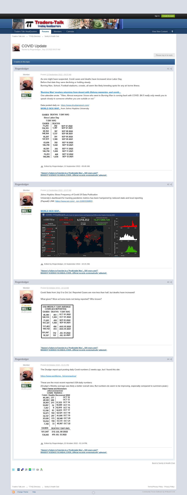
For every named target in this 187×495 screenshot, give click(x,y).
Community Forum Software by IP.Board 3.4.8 (158, 492)
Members (58, 31)
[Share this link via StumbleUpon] (30, 469)
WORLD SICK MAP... (50, 108)
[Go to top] (93, 492)
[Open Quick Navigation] (172, 32)
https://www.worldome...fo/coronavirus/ (58, 376)
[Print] (37, 469)
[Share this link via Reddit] (26, 469)
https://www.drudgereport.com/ (75, 105)
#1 (168, 69)
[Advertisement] (53, 6)
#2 (168, 184)
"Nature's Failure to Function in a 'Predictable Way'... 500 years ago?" (69, 173)
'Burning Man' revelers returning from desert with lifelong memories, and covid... (81, 92)
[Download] (41, 469)
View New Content (160, 31)
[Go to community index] (67, 24)
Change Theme (22, 492)
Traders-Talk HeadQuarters (25, 31)
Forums (45, 31)
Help (34, 492)
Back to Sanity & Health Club (163, 463)
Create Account (168, 16)
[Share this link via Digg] (18, 469)
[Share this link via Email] (34, 469)
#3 (168, 282)
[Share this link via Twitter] (13, 469)
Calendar (70, 31)
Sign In (157, 16)
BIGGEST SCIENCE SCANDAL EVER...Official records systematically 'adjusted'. (74, 175)
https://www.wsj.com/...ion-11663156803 (73, 201)
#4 (168, 359)
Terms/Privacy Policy (155, 487)
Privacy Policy (169, 487)
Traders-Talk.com (18, 487)
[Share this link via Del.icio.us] (22, 469)
